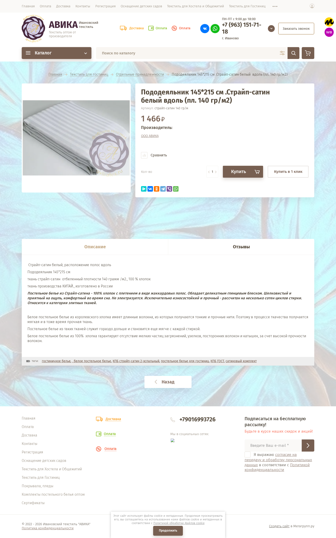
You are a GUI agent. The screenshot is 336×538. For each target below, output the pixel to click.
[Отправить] (308, 445)
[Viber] (169, 189)
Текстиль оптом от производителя (62, 34)
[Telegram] (163, 189)
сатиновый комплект (241, 361)
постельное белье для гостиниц (185, 361)
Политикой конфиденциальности (277, 467)
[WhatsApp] (176, 189)
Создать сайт (279, 526)
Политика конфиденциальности (48, 528)
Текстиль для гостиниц (89, 75)
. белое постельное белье (91, 361)
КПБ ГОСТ (217, 361)
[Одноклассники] (156, 189)
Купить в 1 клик (288, 171)
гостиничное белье (56, 361)
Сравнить (158, 155)
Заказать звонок (296, 29)
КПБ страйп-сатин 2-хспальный (136, 361)
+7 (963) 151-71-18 (241, 28)
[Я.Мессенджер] (144, 189)
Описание (95, 246)
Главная (55, 75)
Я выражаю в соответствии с (278, 462)
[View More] (272, 6)
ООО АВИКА (150, 136)
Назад (168, 382)
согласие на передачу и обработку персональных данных (278, 459)
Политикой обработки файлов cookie (179, 523)
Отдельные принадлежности (140, 75)
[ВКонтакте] (150, 189)
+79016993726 (197, 419)
